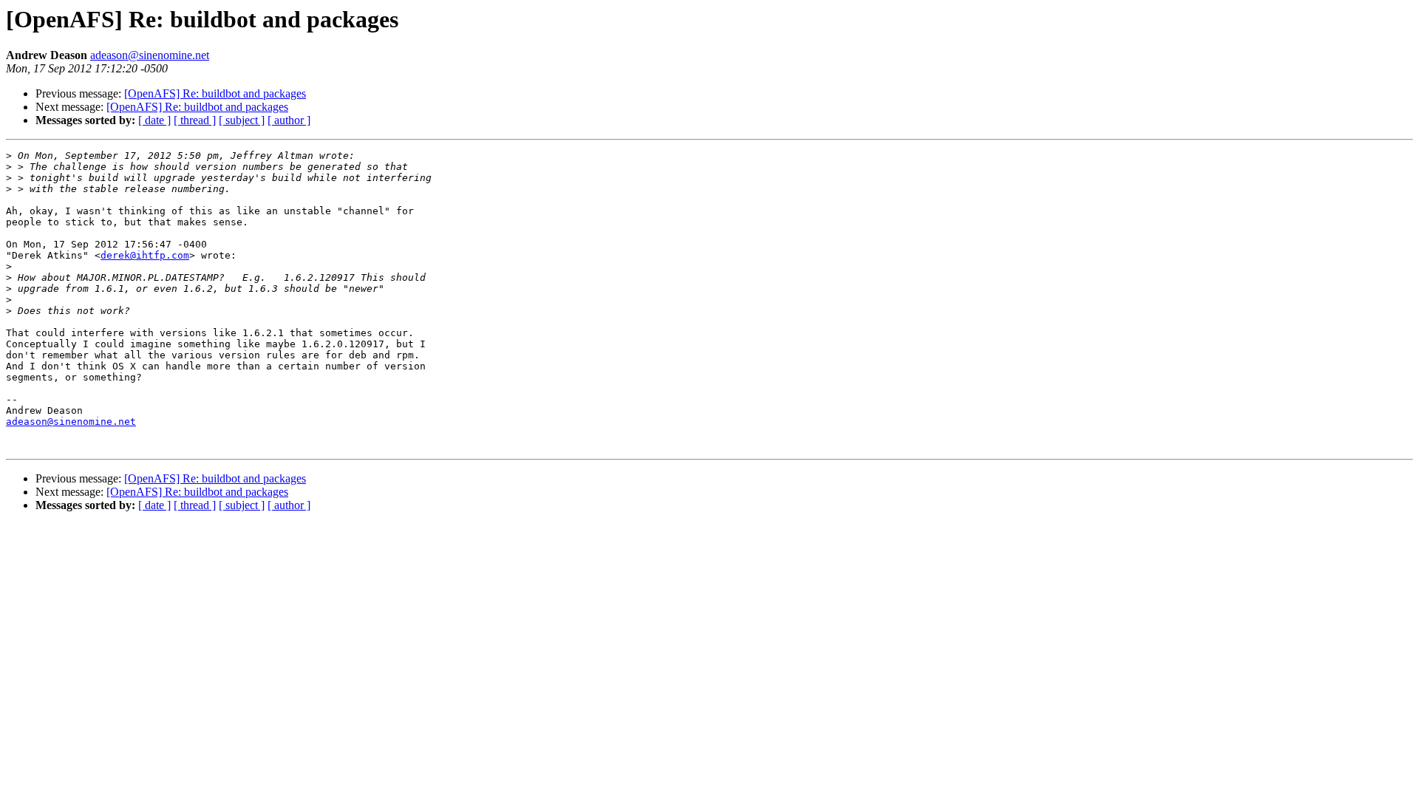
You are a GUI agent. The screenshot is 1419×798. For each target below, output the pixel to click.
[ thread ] (195, 120)
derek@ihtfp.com (145, 255)
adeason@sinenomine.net (149, 55)
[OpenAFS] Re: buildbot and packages (215, 93)
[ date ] (154, 120)
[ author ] (289, 120)
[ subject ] (242, 120)
